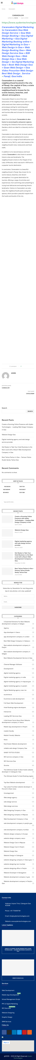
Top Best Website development (19, 782)
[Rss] (29, 1032)
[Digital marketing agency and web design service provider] (7, 544)
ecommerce (19, 695)
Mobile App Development (10, 995)
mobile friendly (19, 731)
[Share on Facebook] (23, 366)
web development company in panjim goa (19, 823)
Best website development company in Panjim (18, 646)
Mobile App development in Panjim (19, 727)
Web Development (8, 990)
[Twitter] (19, 1032)
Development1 (19, 669)
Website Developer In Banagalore (19, 873)
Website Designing (8, 1012)
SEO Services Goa (19, 761)
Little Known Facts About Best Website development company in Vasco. (18, 721)
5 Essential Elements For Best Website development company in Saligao (18, 623)
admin (16, 18)
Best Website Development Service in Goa (19, 658)
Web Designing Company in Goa (19, 810)
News (19, 740)
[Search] (34, 2)
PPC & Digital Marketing (10, 1004)
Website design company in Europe (19, 834)
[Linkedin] (14, 1032)
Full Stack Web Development (19, 703)
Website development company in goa (19, 877)
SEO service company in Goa (19, 757)
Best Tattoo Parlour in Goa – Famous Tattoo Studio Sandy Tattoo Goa (24, 570)
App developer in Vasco (19, 632)
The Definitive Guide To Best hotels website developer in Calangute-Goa (18, 771)
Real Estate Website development (19, 744)
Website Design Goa (9, 435)
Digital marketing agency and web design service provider (23, 543)
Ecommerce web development (19, 699)
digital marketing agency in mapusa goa (19, 682)
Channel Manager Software (19, 664)
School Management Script (11, 999)
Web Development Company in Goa (19, 819)
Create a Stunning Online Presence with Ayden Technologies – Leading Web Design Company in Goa (17, 427)
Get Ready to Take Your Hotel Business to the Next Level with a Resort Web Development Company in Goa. (17, 449)
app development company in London (19, 637)
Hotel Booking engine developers (19, 707)
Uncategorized (19, 793)
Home (3, 9)
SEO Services (6, 1008)
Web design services (19, 806)
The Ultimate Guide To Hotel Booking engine (19, 776)
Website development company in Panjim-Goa (18, 882)
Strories (19, 765)
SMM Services (6, 1021)
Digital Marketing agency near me (19, 690)
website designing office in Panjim (19, 868)
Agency (19, 628)
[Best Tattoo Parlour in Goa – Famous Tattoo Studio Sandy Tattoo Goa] (7, 571)
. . (23, 76)
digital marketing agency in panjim (19, 686)
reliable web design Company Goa (19, 748)
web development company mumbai (19, 830)
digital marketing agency (19, 673)
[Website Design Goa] (7, 533)
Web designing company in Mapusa (19, 815)
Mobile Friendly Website (19, 735)
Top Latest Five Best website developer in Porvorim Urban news (18, 788)
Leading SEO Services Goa (19, 716)
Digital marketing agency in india (19, 677)
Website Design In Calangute (19, 855)
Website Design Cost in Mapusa (19, 843)
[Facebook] (4, 1032)
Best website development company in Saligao (18, 653)
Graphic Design (7, 1017)
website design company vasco (19, 838)
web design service (19, 802)
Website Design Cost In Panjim (19, 847)
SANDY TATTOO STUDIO (19, 752)
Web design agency (19, 797)
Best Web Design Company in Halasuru (19, 641)
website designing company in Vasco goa (19, 860)
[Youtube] (24, 1032)
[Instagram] (9, 1032)
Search (4, 408)
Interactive (19, 712)
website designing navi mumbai (19, 864)
